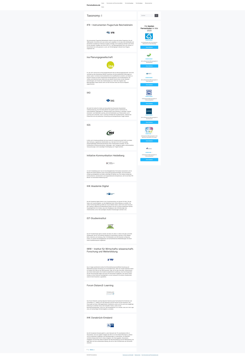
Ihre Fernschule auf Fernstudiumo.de (150, 355)
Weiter (92, 349)
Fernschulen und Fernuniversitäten (114, 3)
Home (102, 3)
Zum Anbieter (149, 47)
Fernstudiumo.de (93, 5)
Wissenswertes (148, 3)
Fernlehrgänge (139, 3)
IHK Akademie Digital (98, 186)
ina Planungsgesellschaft (100, 57)
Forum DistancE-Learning (100, 285)
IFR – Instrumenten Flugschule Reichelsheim (110, 25)
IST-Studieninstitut (96, 218)
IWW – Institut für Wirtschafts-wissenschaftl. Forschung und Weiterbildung (110, 250)
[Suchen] (156, 15)
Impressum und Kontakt (128, 355)
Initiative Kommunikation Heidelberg (105, 155)
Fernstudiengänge (129, 3)
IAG (88, 92)
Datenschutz (137, 355)
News (102, 7)
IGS (88, 125)
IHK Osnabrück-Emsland (99, 317)
